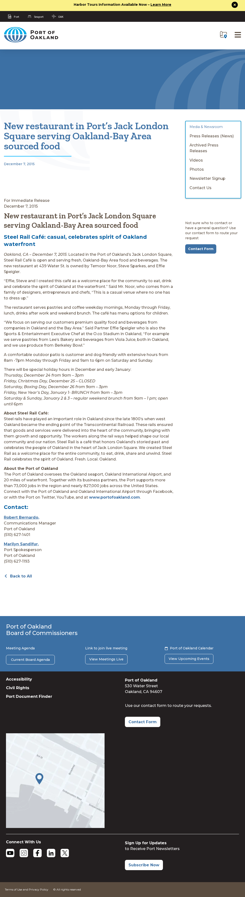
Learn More (160, 4)
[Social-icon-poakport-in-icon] (51, 853)
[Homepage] (31, 41)
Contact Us (200, 188)
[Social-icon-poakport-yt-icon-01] (10, 853)
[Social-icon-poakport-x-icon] (65, 853)
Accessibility (19, 679)
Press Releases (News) (211, 136)
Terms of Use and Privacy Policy (26, 889)
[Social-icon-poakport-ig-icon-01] (24, 853)
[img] (223, 34)
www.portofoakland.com (114, 497)
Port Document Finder (29, 696)
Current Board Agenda (30, 660)
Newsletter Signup (207, 178)
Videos (196, 160)
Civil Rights (17, 688)
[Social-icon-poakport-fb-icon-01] (37, 853)
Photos (196, 169)
